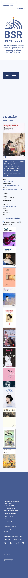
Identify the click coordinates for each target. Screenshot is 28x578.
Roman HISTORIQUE (19, 189)
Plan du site (7, 555)
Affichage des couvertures (12, 222)
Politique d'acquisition (9, 518)
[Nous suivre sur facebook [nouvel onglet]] (11, 543)
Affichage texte (8, 224)
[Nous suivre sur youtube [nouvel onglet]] (17, 543)
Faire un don (7, 561)
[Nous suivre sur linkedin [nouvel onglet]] (23, 543)
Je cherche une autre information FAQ (13, 536)
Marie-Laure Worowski (8, 181)
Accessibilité (7, 549)
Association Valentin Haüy (9, 206)
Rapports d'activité (8, 516)
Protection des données (10, 526)
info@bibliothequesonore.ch (11, 510)
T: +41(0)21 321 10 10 (9, 508)
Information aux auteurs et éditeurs (13, 534)
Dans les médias (8, 521)
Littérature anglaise (8, 189)
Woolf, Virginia (8, 121)
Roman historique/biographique (11, 185)
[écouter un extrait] (5, 157)
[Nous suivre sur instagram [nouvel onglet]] (5, 543)
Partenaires (7, 524)
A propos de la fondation (10, 513)
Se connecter (20, 8)
